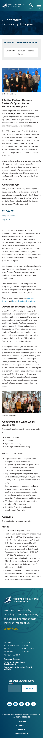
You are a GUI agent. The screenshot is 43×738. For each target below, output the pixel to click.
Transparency (21, 733)
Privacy (21, 729)
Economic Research (12, 659)
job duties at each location (23, 301)
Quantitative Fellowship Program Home (20, 52)
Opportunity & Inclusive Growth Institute (18, 668)
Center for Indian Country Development (15, 663)
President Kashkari (12, 655)
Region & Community (12, 646)
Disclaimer (21, 721)
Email (10, 684)
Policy (6, 649)
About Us (7, 643)
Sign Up (29, 688)
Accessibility (21, 725)
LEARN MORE (11, 628)
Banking (25, 646)
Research (26, 643)
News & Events (28, 649)
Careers (25, 652)
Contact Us (8, 652)
